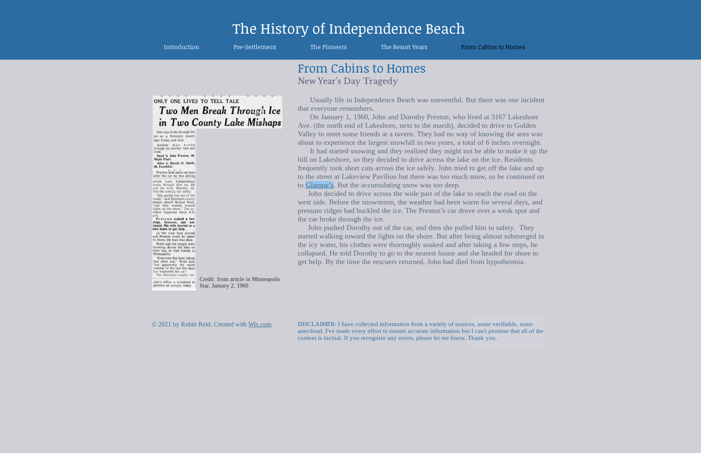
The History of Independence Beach (348, 28)
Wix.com (259, 324)
